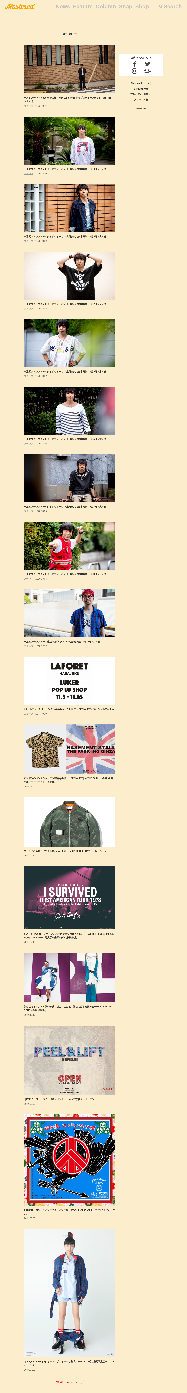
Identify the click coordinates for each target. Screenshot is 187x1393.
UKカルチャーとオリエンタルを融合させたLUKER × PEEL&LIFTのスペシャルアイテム (69, 709)
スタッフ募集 (141, 99)
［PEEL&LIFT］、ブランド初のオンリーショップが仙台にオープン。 (60, 1099)
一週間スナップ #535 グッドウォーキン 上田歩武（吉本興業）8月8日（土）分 (65, 236)
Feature (83, 6)
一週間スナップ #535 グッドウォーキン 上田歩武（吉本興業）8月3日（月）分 (65, 574)
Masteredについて (141, 83)
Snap (125, 6)
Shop (142, 6)
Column (106, 6)
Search (173, 6)
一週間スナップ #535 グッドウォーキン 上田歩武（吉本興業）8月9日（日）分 (65, 169)
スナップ (28, 106)
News (63, 6)
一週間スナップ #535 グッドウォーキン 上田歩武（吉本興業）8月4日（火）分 (65, 506)
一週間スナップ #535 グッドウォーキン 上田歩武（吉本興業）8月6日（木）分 (65, 371)
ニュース (28, 713)
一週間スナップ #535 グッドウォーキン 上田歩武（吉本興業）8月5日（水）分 (65, 439)
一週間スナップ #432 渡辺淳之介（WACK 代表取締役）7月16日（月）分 (62, 641)
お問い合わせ (141, 88)
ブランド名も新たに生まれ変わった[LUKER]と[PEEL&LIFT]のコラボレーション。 (66, 851)
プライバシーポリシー (141, 94)
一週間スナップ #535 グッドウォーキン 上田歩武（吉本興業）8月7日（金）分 (65, 304)
